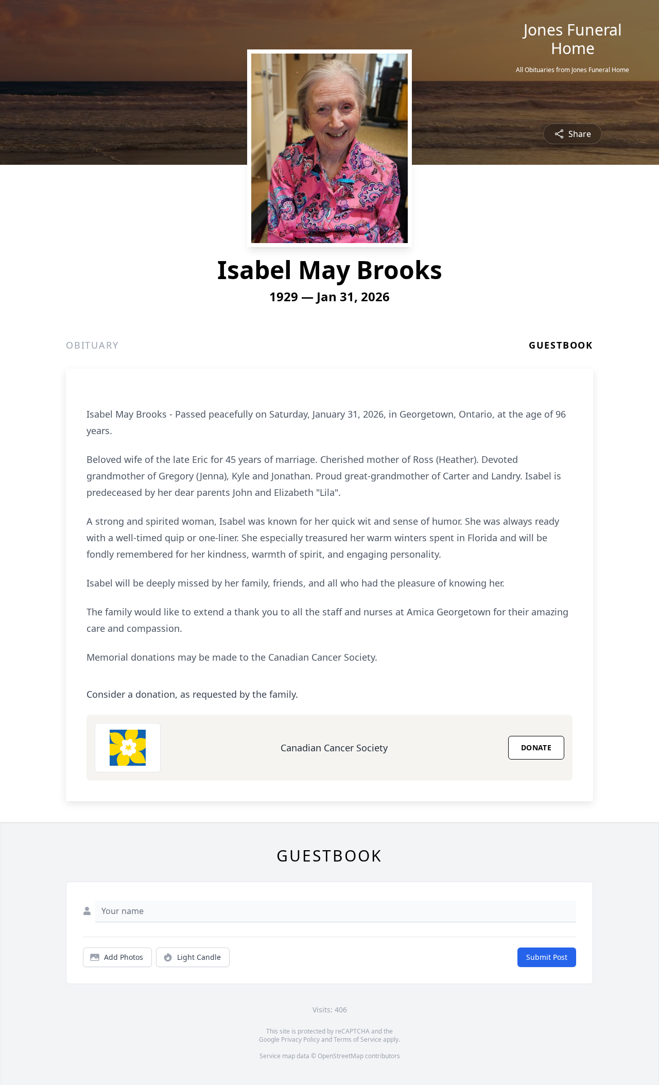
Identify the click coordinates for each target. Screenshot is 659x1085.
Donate (536, 747)
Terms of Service (357, 1039)
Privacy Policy (300, 1039)
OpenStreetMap (340, 1056)
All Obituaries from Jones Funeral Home (572, 70)
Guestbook (561, 345)
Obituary (92, 345)
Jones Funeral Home (573, 39)
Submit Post (546, 957)
